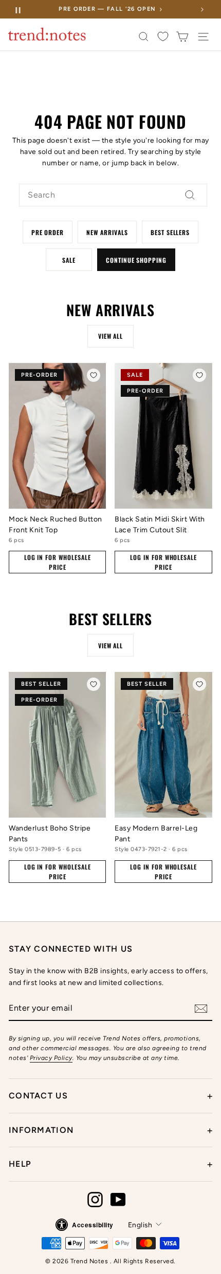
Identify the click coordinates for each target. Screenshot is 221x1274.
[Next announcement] (202, 9)
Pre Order (47, 232)
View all (110, 336)
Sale (69, 260)
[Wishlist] (163, 37)
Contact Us (110, 1096)
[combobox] (113, 195)
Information (110, 1130)
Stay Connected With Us (71, 949)
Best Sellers (170, 232)
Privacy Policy (51, 1057)
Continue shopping (136, 260)
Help (110, 1164)
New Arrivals (107, 232)
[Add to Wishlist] (93, 375)
